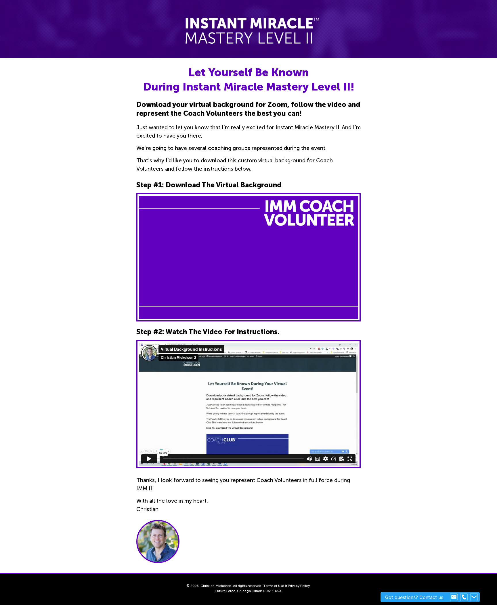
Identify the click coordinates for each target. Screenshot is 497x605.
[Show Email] (454, 597)
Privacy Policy (299, 586)
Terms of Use (273, 586)
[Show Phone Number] (464, 597)
